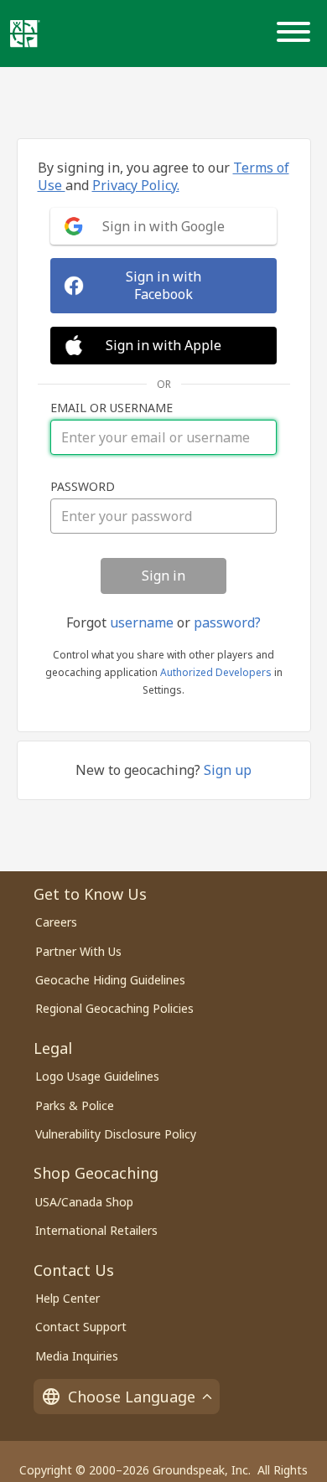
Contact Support (81, 1327)
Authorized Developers (216, 672)
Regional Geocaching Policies (114, 1008)
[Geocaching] (25, 33)
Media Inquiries (76, 1356)
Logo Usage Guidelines (97, 1076)
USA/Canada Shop (84, 1202)
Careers (56, 922)
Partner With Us (78, 951)
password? (227, 622)
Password (82, 486)
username (142, 622)
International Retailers (96, 1230)
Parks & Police (74, 1105)
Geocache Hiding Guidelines (110, 980)
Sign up (228, 770)
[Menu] (297, 33)
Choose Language (131, 1396)
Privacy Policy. (135, 185)
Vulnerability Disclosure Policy (115, 1134)
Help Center (67, 1298)
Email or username (111, 408)
